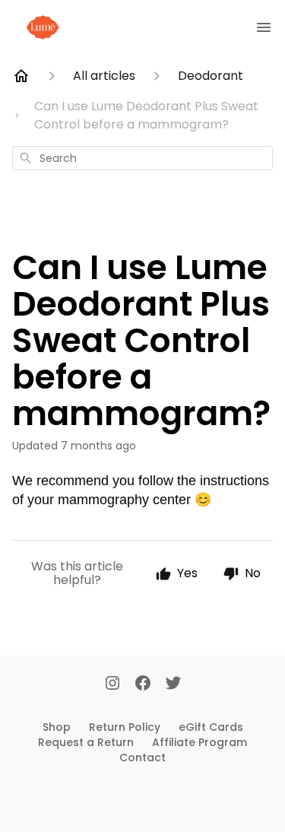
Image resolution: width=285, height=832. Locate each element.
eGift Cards (211, 727)
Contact (142, 757)
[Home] (21, 76)
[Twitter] (173, 684)
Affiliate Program (199, 742)
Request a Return (86, 742)
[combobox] (142, 158)
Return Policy (124, 727)
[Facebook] (143, 684)
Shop (57, 727)
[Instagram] (112, 684)
